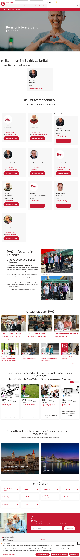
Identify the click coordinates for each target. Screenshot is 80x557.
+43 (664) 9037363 (61, 200)
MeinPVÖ (70, 1)
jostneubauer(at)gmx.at (37, 169)
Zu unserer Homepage (11, 138)
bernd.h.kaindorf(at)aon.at (36, 88)
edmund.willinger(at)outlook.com (39, 134)
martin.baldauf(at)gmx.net (11, 134)
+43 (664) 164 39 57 (36, 200)
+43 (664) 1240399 (9, 200)
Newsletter (43, 539)
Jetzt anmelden (69, 528)
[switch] (74, 382)
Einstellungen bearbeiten (42, 554)
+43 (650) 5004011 (35, 132)
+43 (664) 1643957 (9, 167)
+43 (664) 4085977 (9, 132)
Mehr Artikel (72, 363)
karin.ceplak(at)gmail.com (11, 234)
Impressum (5, 554)
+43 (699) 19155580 (10, 232)
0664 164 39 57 (34, 87)
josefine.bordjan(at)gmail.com (64, 201)
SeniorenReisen (61, 1)
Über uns (77, 1)
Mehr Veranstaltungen (70, 421)
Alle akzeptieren (74, 554)
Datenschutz (12, 554)
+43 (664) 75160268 (36, 167)
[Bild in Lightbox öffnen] (57, 261)
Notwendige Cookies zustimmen (59, 554)
